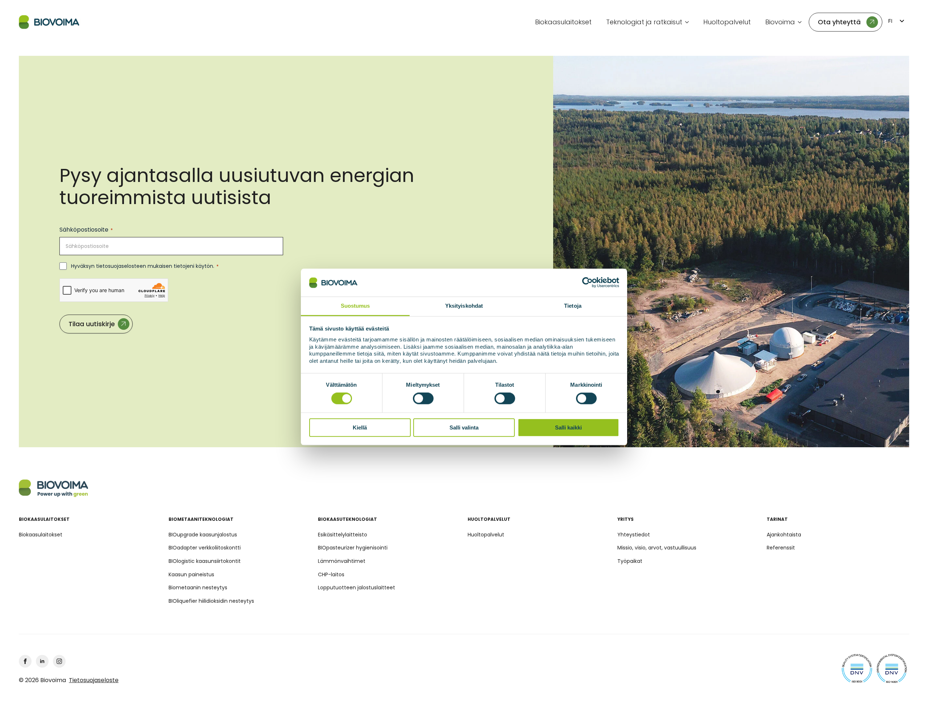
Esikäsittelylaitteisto (342, 534)
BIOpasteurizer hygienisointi (353, 547)
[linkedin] (42, 661)
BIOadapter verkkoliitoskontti (205, 547)
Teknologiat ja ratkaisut (644, 21)
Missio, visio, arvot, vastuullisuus (656, 547)
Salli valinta (464, 427)
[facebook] (25, 661)
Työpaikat (629, 561)
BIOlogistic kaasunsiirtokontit (205, 561)
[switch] (423, 398)
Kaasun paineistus (191, 574)
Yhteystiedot (633, 534)
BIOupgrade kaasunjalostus (203, 534)
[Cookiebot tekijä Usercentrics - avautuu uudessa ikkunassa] (587, 282)
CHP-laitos (331, 574)
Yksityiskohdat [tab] (464, 306)
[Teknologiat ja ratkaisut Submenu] (689, 22)
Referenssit (781, 547)
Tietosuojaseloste (94, 680)
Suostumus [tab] (355, 306)
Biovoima (780, 21)
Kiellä (360, 427)
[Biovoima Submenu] (802, 22)
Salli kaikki (568, 427)
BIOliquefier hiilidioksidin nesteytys (211, 601)
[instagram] (59, 661)
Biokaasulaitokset (563, 21)
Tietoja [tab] (572, 306)
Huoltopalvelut (727, 21)
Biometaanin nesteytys (198, 587)
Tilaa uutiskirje (92, 323)
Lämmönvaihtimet (341, 561)
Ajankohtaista (784, 534)
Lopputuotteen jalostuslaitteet (356, 587)
